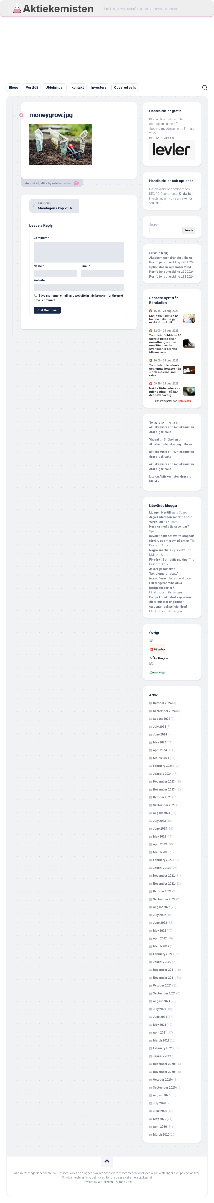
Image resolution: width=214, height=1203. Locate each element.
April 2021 (160, 1032)
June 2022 (160, 922)
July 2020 (159, 1103)
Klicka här (168, 138)
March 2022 (161, 946)
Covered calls (125, 88)
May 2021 (159, 1024)
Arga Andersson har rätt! (166, 517)
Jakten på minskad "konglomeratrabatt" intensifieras (163, 573)
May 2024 (159, 742)
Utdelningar (55, 88)
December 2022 (164, 875)
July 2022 (159, 915)
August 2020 (161, 1095)
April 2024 (160, 750)
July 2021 (159, 1009)
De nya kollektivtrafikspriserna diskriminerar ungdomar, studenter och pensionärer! (170, 602)
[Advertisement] (107, 48)
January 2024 (162, 773)
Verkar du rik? (159, 522)
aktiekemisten (61, 183)
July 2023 (159, 820)
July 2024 (159, 726)
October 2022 (162, 891)
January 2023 (162, 868)
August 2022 (161, 907)
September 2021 (164, 993)
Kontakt (77, 88)
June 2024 (160, 734)
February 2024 (163, 765)
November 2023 (164, 789)
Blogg (13, 88)
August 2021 (161, 1001)
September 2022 (164, 899)
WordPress (105, 1182)
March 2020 (161, 1134)
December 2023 (164, 781)
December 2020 (164, 1064)
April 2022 (160, 938)
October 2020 (162, 1079)
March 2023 (161, 852)
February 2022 (163, 954)
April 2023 (160, 844)
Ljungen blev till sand (163, 512)
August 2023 (161, 813)
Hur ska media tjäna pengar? (169, 526)
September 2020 (164, 1087)
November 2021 (164, 977)
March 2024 (161, 758)
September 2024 (164, 711)
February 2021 (163, 1048)
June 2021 (160, 1017)
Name (39, 266)
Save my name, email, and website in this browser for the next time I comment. (78, 298)
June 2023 (160, 828)
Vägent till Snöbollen (163, 439)
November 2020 (164, 1072)
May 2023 (159, 836)
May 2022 (159, 930)
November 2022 (164, 883)
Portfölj (32, 88)
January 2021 (162, 1056)
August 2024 (161, 718)
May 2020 (159, 1119)
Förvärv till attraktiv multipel (168, 559)
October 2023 (162, 797)
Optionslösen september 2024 (170, 267)
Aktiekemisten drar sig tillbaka (170, 257)
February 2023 (163, 860)
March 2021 (161, 1040)
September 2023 (164, 805)
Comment (42, 238)
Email (85, 266)
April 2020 (160, 1126)
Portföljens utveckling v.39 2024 (171, 271)
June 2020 (160, 1111)
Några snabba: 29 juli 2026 (167, 550)
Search (154, 224)
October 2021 (162, 985)
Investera (99, 88)
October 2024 (162, 703)
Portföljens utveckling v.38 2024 (171, 276)
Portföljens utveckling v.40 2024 (171, 262)
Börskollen (184, 401)
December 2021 (164, 969)
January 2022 (162, 962)
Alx (130, 1182)
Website (39, 280)
